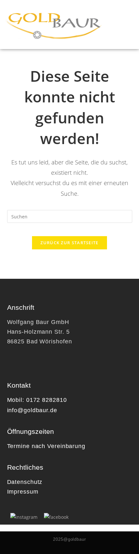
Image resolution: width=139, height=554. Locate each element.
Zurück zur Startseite (69, 243)
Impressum (22, 491)
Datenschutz (25, 482)
